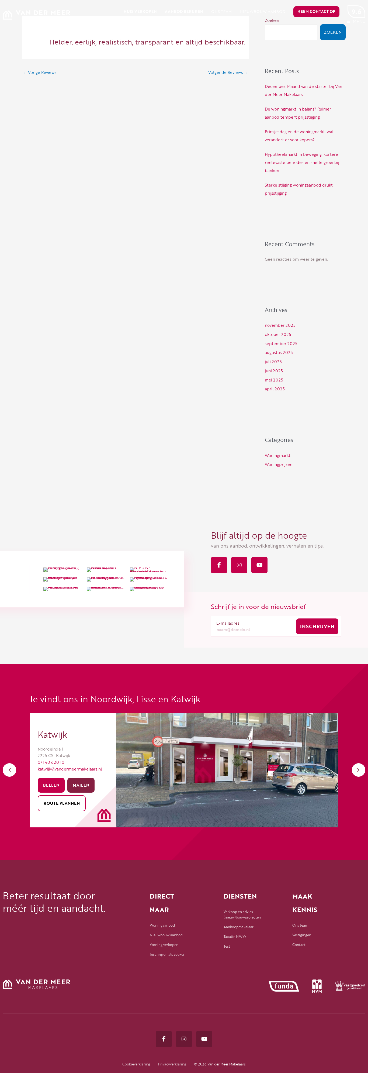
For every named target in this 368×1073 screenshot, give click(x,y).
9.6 (356, 11)
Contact (298, 944)
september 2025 (281, 343)
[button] (9, 770)
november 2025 (280, 325)
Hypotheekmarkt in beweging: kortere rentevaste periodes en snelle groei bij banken (302, 162)
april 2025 (275, 389)
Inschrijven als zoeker (167, 954)
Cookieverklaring (136, 1064)
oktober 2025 (278, 334)
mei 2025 (274, 380)
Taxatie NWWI (236, 936)
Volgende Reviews (228, 72)
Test (227, 946)
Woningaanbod (162, 925)
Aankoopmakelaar (239, 927)
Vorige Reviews (40, 72)
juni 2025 (274, 371)
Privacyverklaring (172, 1064)
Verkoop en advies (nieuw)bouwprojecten (242, 914)
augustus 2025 (279, 352)
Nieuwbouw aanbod (166, 935)
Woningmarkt (277, 455)
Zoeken (333, 32)
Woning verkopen (164, 944)
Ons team (300, 925)
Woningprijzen (278, 464)
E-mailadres (227, 623)
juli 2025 (273, 361)
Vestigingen (301, 935)
